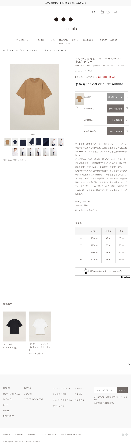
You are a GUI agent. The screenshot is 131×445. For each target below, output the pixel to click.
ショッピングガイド (61, 388)
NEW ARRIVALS (21, 40)
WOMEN (40, 40)
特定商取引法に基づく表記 (71, 434)
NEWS (75, 40)
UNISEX (7, 410)
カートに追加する (115, 108)
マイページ (79, 388)
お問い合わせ (58, 405)
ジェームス (8, 344)
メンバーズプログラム (62, 399)
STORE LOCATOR (65, 43)
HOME (6, 388)
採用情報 (31, 434)
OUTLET (103, 40)
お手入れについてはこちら (86, 209)
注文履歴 (78, 394)
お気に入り (79, 399)
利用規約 (6, 434)
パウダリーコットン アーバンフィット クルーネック (39, 347)
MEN (53, 40)
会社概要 (19, 434)
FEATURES (63, 40)
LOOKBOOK (87, 40)
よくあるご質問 (59, 394)
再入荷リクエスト (115, 97)
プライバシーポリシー (48, 434)
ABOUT (113, 40)
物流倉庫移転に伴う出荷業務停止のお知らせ (65, 3)
